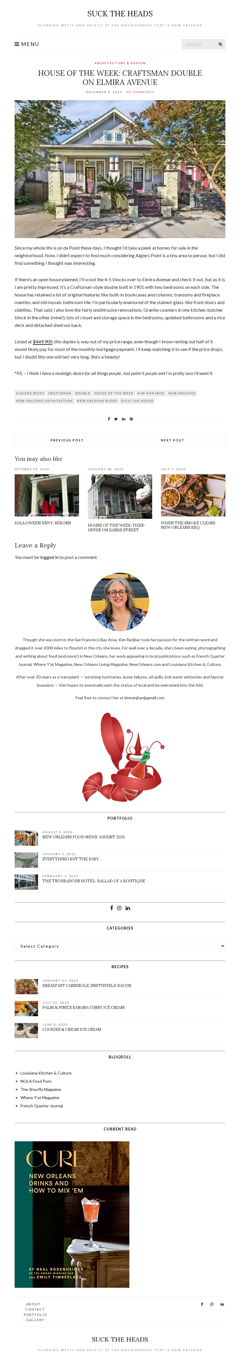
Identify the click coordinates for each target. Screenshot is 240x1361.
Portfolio (35, 1314)
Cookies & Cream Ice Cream (71, 1029)
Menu (29, 44)
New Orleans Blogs (97, 400)
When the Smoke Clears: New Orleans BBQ (188, 525)
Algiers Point (30, 393)
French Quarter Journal (41, 1105)
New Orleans (182, 393)
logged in (49, 557)
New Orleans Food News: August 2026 (83, 837)
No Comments (140, 92)
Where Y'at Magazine (39, 1097)
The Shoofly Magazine (40, 1089)
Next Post (172, 440)
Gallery (35, 1320)
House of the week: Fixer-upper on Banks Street (116, 528)
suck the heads (120, 13)
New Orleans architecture (44, 400)
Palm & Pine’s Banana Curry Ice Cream (83, 1007)
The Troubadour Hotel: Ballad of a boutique (93, 881)
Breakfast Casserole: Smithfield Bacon (86, 985)
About (33, 1304)
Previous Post (67, 440)
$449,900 (42, 341)
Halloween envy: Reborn (43, 523)
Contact (35, 1309)
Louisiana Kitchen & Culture (46, 1072)
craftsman (59, 393)
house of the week (114, 393)
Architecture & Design (120, 63)
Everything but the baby (70, 859)
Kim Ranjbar (151, 393)
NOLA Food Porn (36, 1081)
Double (82, 393)
